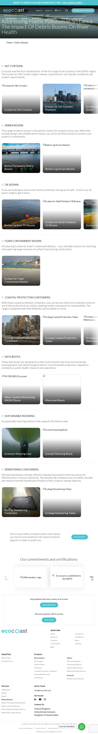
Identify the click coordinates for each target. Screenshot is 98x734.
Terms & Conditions (26, 728)
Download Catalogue (83, 10)
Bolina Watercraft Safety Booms (13, 709)
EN (59, 10)
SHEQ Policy (6, 658)
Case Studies (55, 644)
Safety (24, 18)
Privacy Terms (40, 728)
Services (64, 18)
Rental (4, 696)
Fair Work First (7, 661)
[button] (91, 578)
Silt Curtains (38, 661)
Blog (52, 647)
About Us (39, 10)
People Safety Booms (75, 668)
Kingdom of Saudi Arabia (46, 715)
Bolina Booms (7, 699)
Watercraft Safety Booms (76, 671)
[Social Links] (35, 699)
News (77, 640)
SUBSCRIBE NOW (49, 605)
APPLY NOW (49, 620)
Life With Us (79, 637)
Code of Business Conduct (57, 728)
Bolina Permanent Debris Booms (14, 703)
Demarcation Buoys (74, 664)
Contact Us (48, 10)
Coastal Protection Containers (45, 671)
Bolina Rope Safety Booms (11, 713)
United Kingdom (42, 708)
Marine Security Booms (75, 679)
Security (36, 18)
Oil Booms (38, 668)
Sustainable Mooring (42, 674)
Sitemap (78, 644)
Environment (11, 18)
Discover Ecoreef (74, 2)
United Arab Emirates (45, 711)
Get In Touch (79, 537)
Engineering (6, 690)
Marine (4, 693)
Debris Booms (39, 664)
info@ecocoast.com (42, 690)
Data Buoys (38, 678)
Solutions (51, 18)
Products (54, 640)
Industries (77, 18)
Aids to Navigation (74, 661)
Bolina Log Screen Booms (11, 706)
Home (9, 42)
